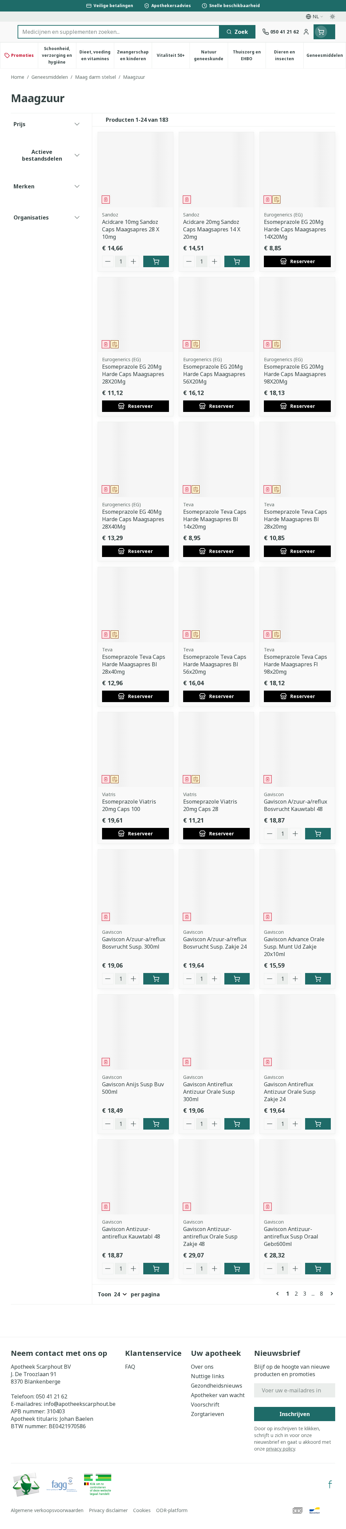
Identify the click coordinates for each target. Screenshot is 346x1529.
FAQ (130, 1366)
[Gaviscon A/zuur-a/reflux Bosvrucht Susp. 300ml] (135, 887)
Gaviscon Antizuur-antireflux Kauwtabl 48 (131, 1232)
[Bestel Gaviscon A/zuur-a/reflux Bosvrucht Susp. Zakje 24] (237, 978)
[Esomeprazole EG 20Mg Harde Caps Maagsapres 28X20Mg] (135, 314)
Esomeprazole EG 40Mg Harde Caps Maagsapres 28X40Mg (133, 519)
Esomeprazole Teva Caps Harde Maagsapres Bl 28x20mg (295, 519)
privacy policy (280, 1448)
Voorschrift (205, 1404)
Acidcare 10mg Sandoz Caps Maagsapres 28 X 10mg (130, 229)
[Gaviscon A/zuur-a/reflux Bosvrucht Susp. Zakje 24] (216, 887)
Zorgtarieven (207, 1414)
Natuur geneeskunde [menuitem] (210, 55)
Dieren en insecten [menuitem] (288, 55)
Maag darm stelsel (95, 77)
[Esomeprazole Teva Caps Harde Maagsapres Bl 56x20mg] (216, 604)
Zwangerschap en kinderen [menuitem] (134, 55)
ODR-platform (172, 1510)
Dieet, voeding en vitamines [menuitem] (96, 55)
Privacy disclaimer (108, 1510)
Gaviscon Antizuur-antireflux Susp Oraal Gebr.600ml (291, 1236)
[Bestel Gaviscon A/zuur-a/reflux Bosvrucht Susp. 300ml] (156, 978)
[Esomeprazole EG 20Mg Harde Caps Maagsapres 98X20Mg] (297, 314)
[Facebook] (330, 1484)
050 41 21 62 (51, 1396)
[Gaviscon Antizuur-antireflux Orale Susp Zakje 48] (216, 1177)
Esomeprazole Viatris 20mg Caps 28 (210, 805)
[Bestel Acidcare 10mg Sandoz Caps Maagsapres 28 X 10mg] (156, 261)
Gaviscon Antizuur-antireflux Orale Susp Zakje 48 (210, 1236)
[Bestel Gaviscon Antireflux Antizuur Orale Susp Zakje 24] (318, 1124)
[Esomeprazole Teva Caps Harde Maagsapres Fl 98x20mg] (297, 604)
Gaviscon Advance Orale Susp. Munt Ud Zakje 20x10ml (294, 946)
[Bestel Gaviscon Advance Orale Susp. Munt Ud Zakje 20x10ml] (318, 978)
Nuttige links (207, 1376)
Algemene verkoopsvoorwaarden (47, 1510)
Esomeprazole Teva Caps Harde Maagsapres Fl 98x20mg (295, 664)
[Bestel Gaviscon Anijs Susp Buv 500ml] (156, 1124)
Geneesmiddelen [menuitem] (326, 57)
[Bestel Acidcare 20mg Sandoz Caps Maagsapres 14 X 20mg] (237, 261)
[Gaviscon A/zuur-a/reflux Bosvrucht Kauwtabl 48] (297, 749)
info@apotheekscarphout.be (80, 1404)
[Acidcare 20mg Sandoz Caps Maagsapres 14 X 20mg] (216, 169)
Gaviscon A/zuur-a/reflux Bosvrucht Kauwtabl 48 (295, 805)
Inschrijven (294, 1414)
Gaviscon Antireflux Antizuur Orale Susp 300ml (209, 1092)
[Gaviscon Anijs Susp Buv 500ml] (135, 1032)
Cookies (142, 1510)
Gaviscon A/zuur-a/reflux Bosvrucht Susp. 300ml (133, 942)
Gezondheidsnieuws (216, 1385)
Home (17, 77)
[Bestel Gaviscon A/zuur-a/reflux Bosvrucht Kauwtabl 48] (318, 833)
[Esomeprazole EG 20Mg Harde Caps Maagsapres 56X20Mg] (216, 314)
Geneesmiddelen (49, 77)
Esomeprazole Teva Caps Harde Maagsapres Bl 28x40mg (133, 664)
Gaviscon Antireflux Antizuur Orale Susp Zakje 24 (290, 1092)
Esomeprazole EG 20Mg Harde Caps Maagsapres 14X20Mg (295, 229)
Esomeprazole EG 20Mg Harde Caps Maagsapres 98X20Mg (295, 374)
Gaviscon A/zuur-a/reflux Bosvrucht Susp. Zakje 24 (215, 942)
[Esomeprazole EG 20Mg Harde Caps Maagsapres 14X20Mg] (297, 169)
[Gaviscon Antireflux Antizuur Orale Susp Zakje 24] (297, 1032)
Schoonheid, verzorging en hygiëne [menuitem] (59, 55)
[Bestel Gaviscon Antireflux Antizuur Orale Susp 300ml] (237, 1124)
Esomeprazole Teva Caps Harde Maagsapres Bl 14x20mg (214, 519)
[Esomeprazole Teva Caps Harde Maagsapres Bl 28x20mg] (297, 459)
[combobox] (119, 32)
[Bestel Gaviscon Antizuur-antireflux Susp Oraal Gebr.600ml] (318, 1268)
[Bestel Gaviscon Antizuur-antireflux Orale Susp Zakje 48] (237, 1268)
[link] (278, 1294)
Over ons (202, 1366)
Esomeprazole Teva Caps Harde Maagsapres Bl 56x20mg (214, 664)
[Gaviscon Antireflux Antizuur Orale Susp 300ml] (216, 1032)
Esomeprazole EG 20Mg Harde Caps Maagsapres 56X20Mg (214, 374)
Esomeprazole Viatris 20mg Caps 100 (129, 805)
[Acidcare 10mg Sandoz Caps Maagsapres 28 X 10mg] (135, 169)
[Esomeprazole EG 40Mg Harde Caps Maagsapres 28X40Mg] (135, 459)
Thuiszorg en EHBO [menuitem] (249, 55)
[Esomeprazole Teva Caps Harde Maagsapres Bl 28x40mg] (135, 604)
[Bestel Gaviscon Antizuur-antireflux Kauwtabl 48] (156, 1268)
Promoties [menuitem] (22, 55)
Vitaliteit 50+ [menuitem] (173, 57)
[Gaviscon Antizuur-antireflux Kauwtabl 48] (135, 1177)
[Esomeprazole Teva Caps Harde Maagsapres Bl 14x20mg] (216, 459)
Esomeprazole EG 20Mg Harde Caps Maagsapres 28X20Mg (133, 374)
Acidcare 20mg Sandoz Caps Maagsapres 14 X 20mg (211, 229)
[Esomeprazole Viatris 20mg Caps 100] (135, 749)
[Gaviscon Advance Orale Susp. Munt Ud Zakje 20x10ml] (297, 887)
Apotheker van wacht (218, 1395)
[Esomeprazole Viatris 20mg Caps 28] (216, 749)
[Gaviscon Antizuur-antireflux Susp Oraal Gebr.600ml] (297, 1177)
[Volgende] (330, 1294)
